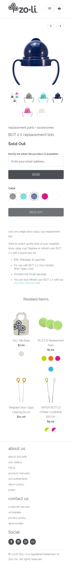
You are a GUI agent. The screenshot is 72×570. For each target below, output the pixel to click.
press (11, 490)
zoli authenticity (18, 478)
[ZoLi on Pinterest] (18, 542)
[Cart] (59, 8)
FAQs (11, 467)
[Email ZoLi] (33, 542)
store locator (16, 523)
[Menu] (49, 8)
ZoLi (21, 554)
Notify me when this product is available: (33, 154)
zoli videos (15, 462)
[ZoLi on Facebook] (11, 542)
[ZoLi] (23, 10)
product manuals (19, 473)
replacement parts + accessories (31, 127)
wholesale (14, 512)
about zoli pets (17, 456)
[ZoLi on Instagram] (25, 542)
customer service (18, 506)
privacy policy (17, 518)
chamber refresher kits (27, 282)
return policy (16, 484)
